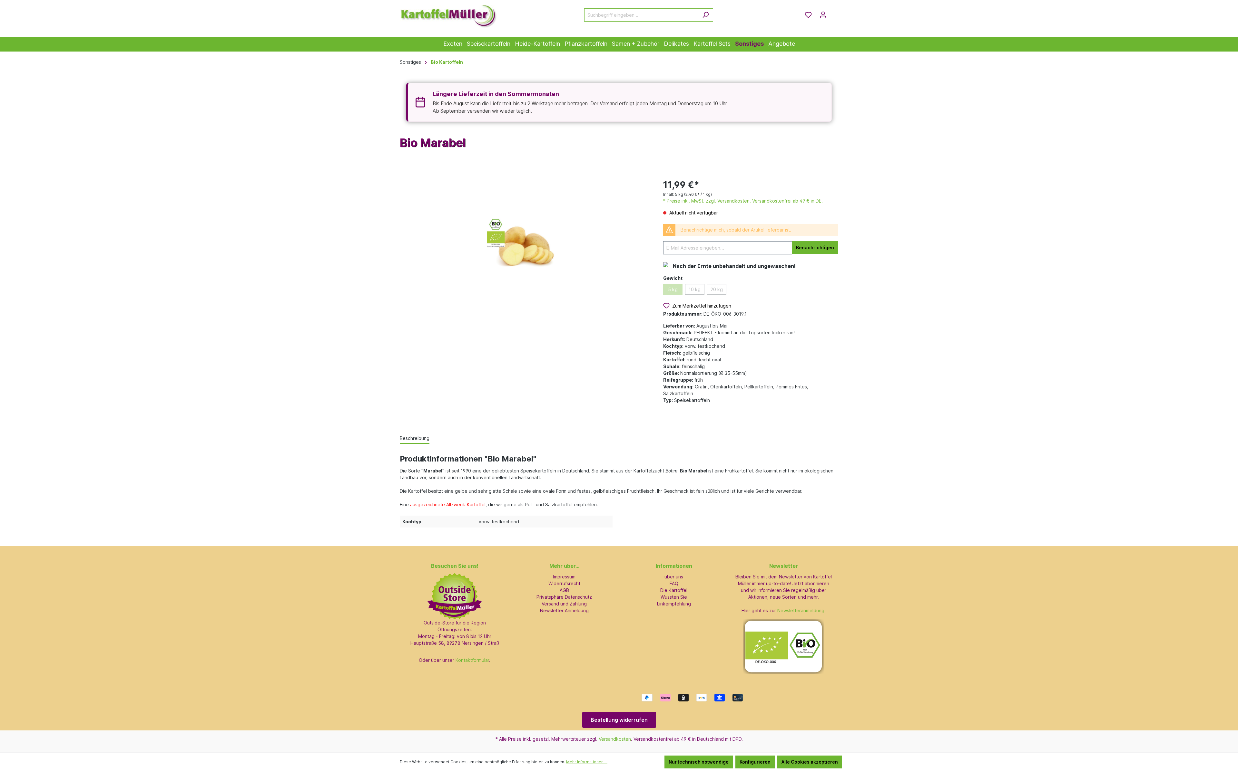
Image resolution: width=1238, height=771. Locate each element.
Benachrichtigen (815, 247)
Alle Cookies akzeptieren (809, 762)
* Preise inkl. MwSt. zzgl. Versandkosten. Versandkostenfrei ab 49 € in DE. (743, 201)
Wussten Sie (674, 597)
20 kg (717, 289)
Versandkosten (615, 739)
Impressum (564, 576)
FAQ (674, 583)
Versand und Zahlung (564, 603)
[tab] (414, 438)
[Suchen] (705, 15)
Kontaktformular (472, 660)
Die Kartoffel (673, 590)
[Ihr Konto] (823, 15)
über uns (673, 576)
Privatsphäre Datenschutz (564, 597)
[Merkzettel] (808, 15)
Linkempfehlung (674, 603)
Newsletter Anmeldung (564, 610)
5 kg (673, 289)
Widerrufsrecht (564, 583)
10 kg (695, 289)
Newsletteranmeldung (800, 610)
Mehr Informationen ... (586, 761)
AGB (564, 590)
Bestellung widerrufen (619, 720)
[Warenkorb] (834, 12)
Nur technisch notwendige (699, 762)
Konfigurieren (755, 762)
